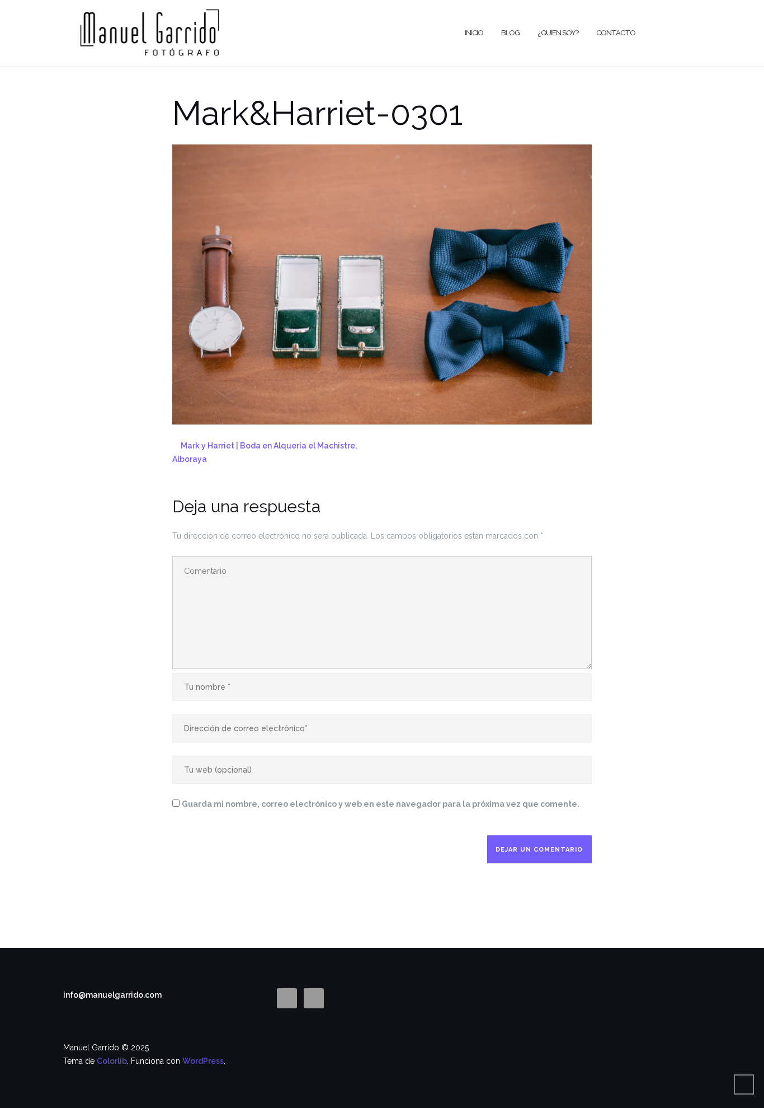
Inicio (474, 33)
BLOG (510, 33)
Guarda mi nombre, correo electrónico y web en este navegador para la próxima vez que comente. (380, 804)
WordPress (203, 1060)
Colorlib (112, 1060)
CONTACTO (615, 33)
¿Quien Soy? (557, 33)
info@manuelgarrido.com (112, 994)
